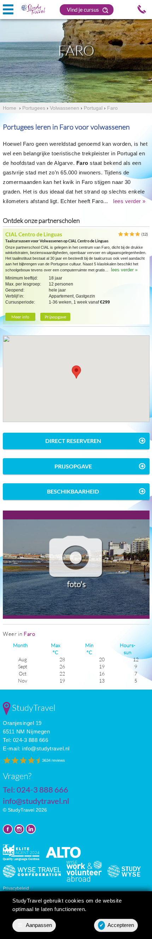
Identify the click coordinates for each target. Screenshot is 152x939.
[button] (76, 372)
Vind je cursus (83, 9)
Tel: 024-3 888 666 (25, 740)
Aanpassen (35, 925)
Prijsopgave (55, 316)
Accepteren (116, 925)
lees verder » (129, 201)
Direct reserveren (73, 440)
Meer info (20, 316)
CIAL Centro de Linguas (33, 234)
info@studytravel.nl (46, 748)
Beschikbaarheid (73, 491)
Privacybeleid (16, 888)
